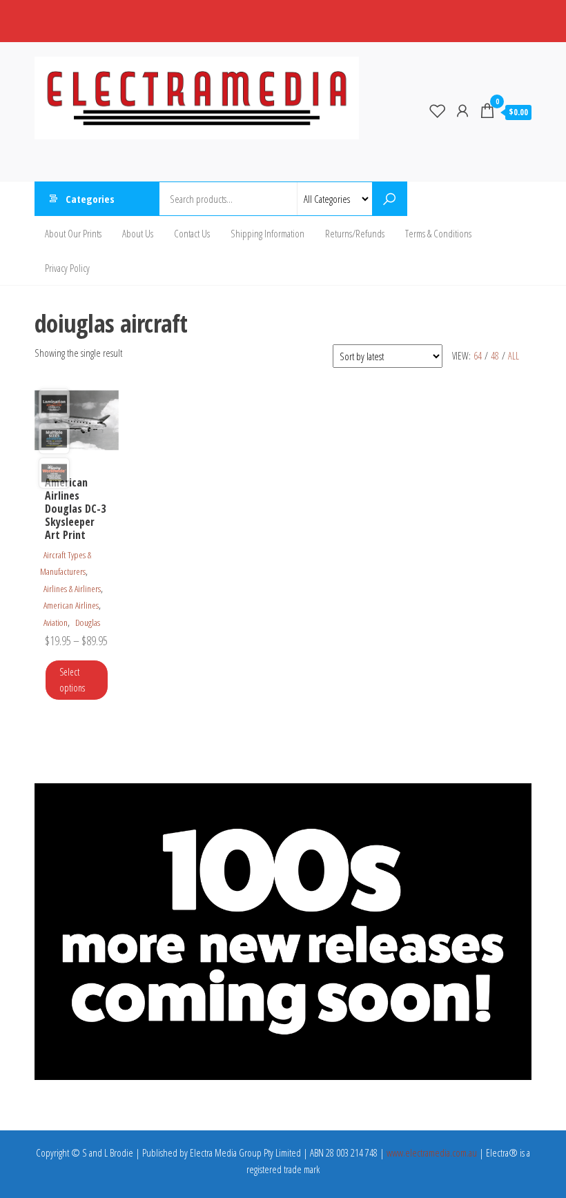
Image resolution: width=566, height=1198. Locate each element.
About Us (137, 233)
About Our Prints (73, 233)
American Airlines (71, 605)
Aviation (55, 622)
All (513, 355)
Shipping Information (267, 233)
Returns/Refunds (354, 233)
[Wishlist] (438, 110)
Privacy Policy (67, 268)
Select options (72, 679)
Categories (90, 199)
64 (478, 355)
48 (495, 355)
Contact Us (192, 233)
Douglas (87, 622)
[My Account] (462, 110)
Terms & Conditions (438, 233)
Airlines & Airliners (72, 588)
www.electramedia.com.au (432, 1152)
